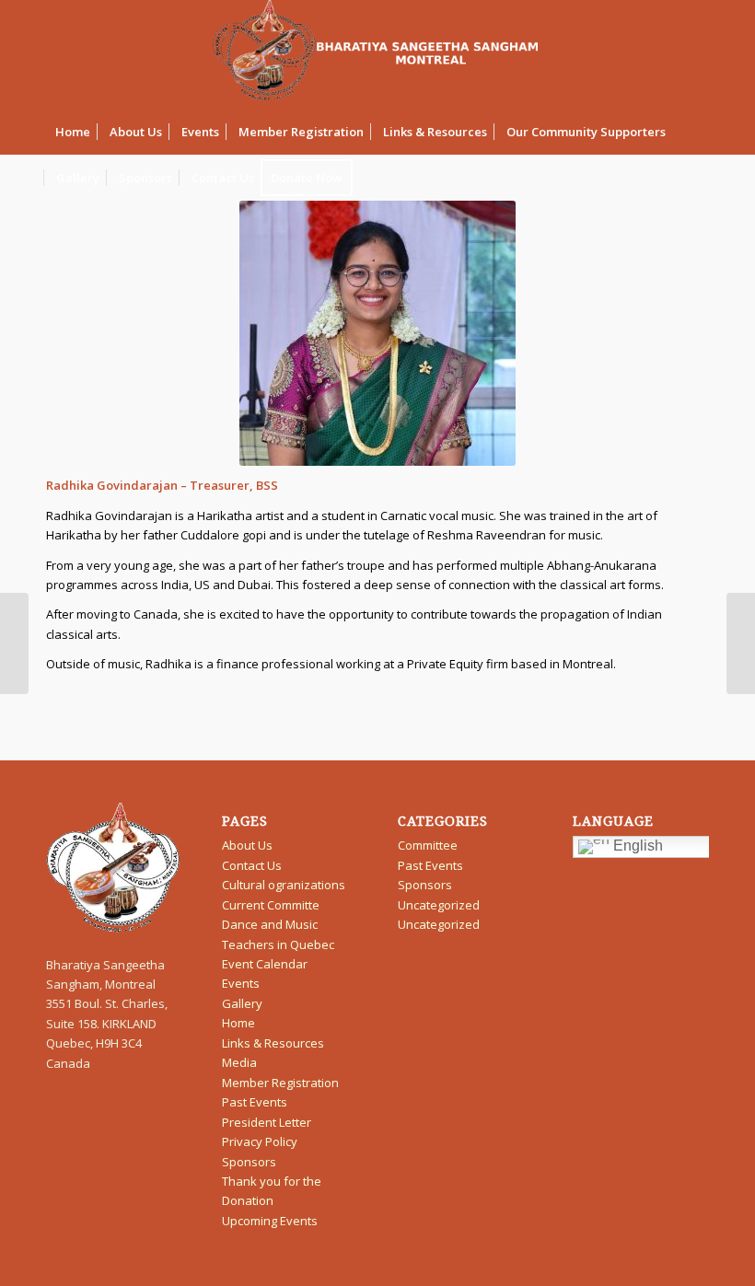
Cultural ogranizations (283, 884)
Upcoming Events (270, 1220)
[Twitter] (612, 54)
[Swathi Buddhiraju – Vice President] (740, 643)
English (636, 846)
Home (238, 1022)
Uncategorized (439, 905)
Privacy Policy (259, 1141)
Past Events (254, 1102)
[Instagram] (695, 54)
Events (241, 983)
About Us (247, 845)
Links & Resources (273, 1043)
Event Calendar (265, 964)
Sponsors (249, 1161)
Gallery (242, 1003)
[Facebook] (667, 54)
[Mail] (640, 54)
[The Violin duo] (14, 643)
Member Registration (280, 1082)
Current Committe (270, 905)
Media (239, 1062)
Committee (428, 845)
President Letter (266, 1122)
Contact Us (252, 865)
